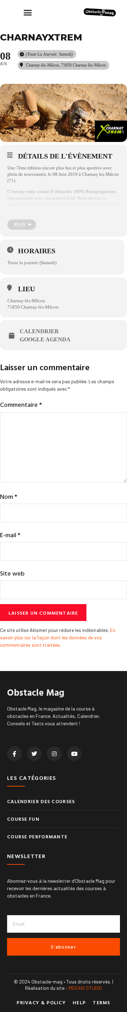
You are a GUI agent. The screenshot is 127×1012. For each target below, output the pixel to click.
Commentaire (21, 404)
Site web (12, 573)
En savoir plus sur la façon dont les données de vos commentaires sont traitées (57, 637)
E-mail (10, 535)
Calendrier (39, 331)
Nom (8, 496)
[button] (28, 12)
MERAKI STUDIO (85, 988)
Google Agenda (45, 339)
